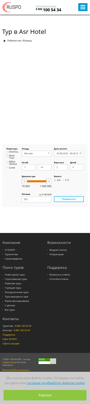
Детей (73, 163)
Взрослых (59, 163)
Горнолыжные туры (16, 279)
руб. (59, 180)
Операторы (12, 149)
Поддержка (9, 334)
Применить (69, 199)
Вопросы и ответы (59, 274)
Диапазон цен (28, 176)
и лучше (46, 194)
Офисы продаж (11, 343)
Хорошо (45, 395)
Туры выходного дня (16, 296)
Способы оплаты (58, 279)
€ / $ (67, 180)
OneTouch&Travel (13, 152)
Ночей (25, 163)
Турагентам (11, 254)
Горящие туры (13, 287)
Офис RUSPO (10, 339)
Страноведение (13, 258)
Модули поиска (58, 249)
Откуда (25, 149)
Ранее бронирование (17, 301)
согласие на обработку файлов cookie (56, 383)
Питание (26, 194)
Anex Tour (12, 156)
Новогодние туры (15, 274)
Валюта (57, 176)
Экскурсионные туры (16, 292)
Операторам (56, 254)
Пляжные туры (13, 283)
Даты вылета (60, 149)
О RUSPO (10, 249)
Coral (12, 168)
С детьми (10, 305)
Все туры (10, 309)
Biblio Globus (13, 163)
